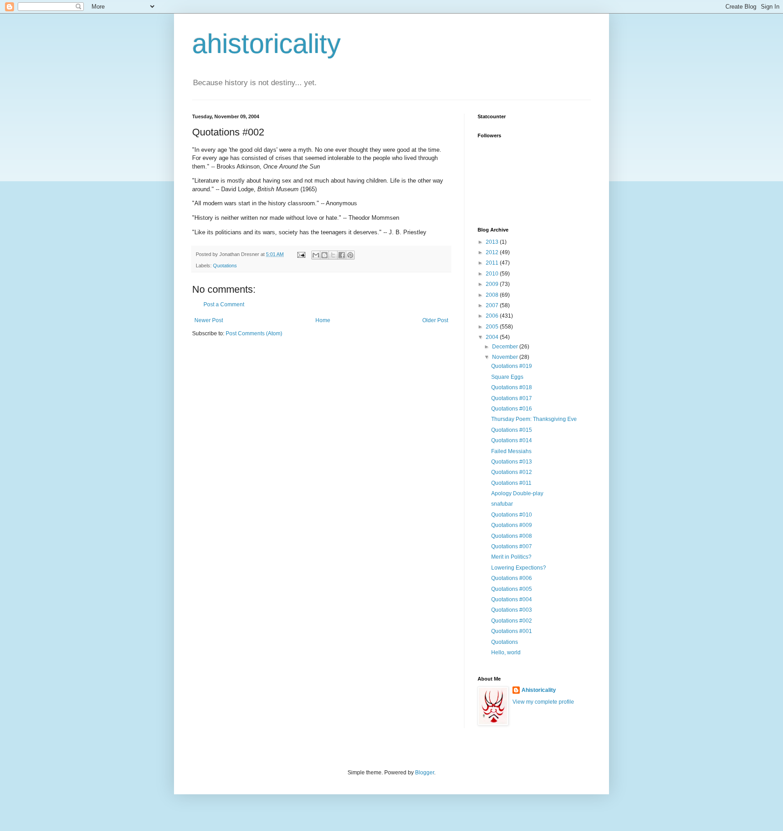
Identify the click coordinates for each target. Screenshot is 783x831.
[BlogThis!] (324, 255)
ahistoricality (266, 44)
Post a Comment (223, 304)
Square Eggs (507, 377)
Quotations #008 (511, 536)
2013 (493, 242)
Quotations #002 (511, 621)
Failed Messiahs (511, 451)
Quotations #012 (511, 472)
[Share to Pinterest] (350, 255)
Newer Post (208, 320)
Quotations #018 (511, 387)
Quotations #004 (511, 599)
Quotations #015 (511, 430)
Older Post (435, 320)
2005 (493, 327)
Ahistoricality (539, 690)
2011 (493, 263)
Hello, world (506, 652)
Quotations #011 (511, 483)
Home (322, 320)
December (505, 346)
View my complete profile (543, 702)
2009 (493, 284)
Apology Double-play (517, 493)
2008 (493, 295)
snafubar (502, 504)
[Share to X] (333, 255)
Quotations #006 (511, 578)
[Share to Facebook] (341, 255)
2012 (493, 252)
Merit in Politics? (511, 557)
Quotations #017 (511, 398)
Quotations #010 (511, 515)
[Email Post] (301, 254)
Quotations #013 (511, 462)
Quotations (225, 265)
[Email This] (315, 255)
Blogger (424, 772)
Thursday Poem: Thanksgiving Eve (534, 419)
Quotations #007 (511, 546)
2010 (493, 274)
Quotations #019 (511, 366)
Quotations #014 (511, 440)
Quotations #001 (511, 631)
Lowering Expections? (518, 568)
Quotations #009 (511, 525)
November (505, 357)
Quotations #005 (511, 589)
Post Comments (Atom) (254, 333)
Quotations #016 (511, 409)
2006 (493, 316)
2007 (493, 305)
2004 (493, 337)
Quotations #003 (511, 610)
